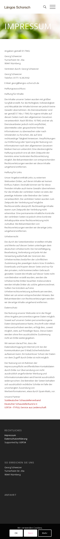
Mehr (44, 533)
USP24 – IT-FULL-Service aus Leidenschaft (25, 407)
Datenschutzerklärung (15, 438)
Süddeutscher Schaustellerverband (22, 400)
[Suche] (43, 6)
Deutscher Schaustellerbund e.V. (21, 403)
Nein (30, 533)
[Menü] (51, 6)
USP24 (22, 442)
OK (16, 533)
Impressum (10, 435)
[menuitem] (43, 6)
